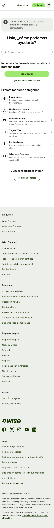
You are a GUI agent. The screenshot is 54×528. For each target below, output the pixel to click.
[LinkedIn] (34, 429)
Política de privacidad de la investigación (22, 457)
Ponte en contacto (27, 177)
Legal (4, 441)
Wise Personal (9, 221)
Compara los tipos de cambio (17, 317)
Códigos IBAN (9, 307)
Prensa (5, 355)
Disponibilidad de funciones (16, 323)
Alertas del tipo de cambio (15, 312)
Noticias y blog (9, 345)
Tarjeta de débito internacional (17, 264)
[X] (12, 429)
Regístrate (38, 5)
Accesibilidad (8, 478)
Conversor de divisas (12, 291)
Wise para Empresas (12, 226)
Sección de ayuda (11, 398)
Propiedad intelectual (12, 483)
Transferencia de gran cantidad (17, 259)
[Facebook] (4, 429)
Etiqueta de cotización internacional (20, 296)
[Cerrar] (50, 20)
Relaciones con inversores (15, 366)
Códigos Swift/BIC (11, 302)
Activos (6, 274)
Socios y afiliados (11, 376)
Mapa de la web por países (15, 467)
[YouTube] (27, 429)
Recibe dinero (9, 269)
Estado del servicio (11, 403)
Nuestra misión (9, 371)
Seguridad (7, 350)
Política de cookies (11, 452)
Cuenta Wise (8, 248)
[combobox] (30, 52)
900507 (47, 504)
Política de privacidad (13, 446)
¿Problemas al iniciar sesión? (27, 80)
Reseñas (6, 381)
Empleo (6, 360)
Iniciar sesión (22, 5)
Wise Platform (9, 231)
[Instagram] (19, 429)
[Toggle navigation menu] (48, 5)
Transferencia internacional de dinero (20, 253)
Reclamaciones (9, 462)
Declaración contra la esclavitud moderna (23, 473)
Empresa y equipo (11, 339)
